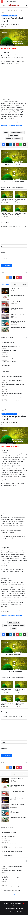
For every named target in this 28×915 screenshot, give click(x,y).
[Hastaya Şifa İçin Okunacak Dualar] (5, 316)
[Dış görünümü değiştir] (23, 5)
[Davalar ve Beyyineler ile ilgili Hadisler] (7, 194)
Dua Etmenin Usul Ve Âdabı (17, 301)
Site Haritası (12, 908)
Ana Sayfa (6, 908)
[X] (7, 144)
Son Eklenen (5, 284)
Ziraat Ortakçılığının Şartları (17, 295)
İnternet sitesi (4, 258)
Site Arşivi (18, 908)
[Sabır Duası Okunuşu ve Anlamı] (5, 329)
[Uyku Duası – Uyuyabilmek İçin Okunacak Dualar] (5, 323)
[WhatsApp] (20, 144)
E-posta (3, 252)
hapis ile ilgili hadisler (17, 132)
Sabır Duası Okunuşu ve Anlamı (18, 327)
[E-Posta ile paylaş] (24, 144)
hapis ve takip (14, 135)
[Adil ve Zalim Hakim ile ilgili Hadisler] (21, 194)
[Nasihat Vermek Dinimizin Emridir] (5, 291)
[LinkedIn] (10, 144)
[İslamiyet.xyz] (14, 5)
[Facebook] (3, 144)
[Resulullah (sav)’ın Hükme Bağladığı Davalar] (7, 208)
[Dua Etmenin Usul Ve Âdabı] (5, 303)
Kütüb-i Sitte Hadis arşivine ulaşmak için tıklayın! (11, 125)
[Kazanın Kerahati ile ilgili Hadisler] (21, 208)
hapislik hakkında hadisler (14, 138)
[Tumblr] (14, 144)
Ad (2, 246)
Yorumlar (23, 284)
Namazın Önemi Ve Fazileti (10, 1)
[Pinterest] (17, 144)
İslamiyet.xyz (14, 905)
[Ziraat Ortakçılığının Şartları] (5, 297)
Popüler (15, 284)
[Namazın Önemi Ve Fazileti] (5, 310)
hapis (6, 132)
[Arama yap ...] (26, 5)
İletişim (22, 908)
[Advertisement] (14, 22)
